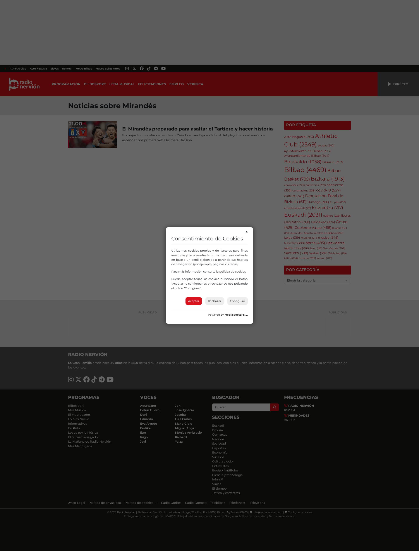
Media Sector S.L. (236, 314)
